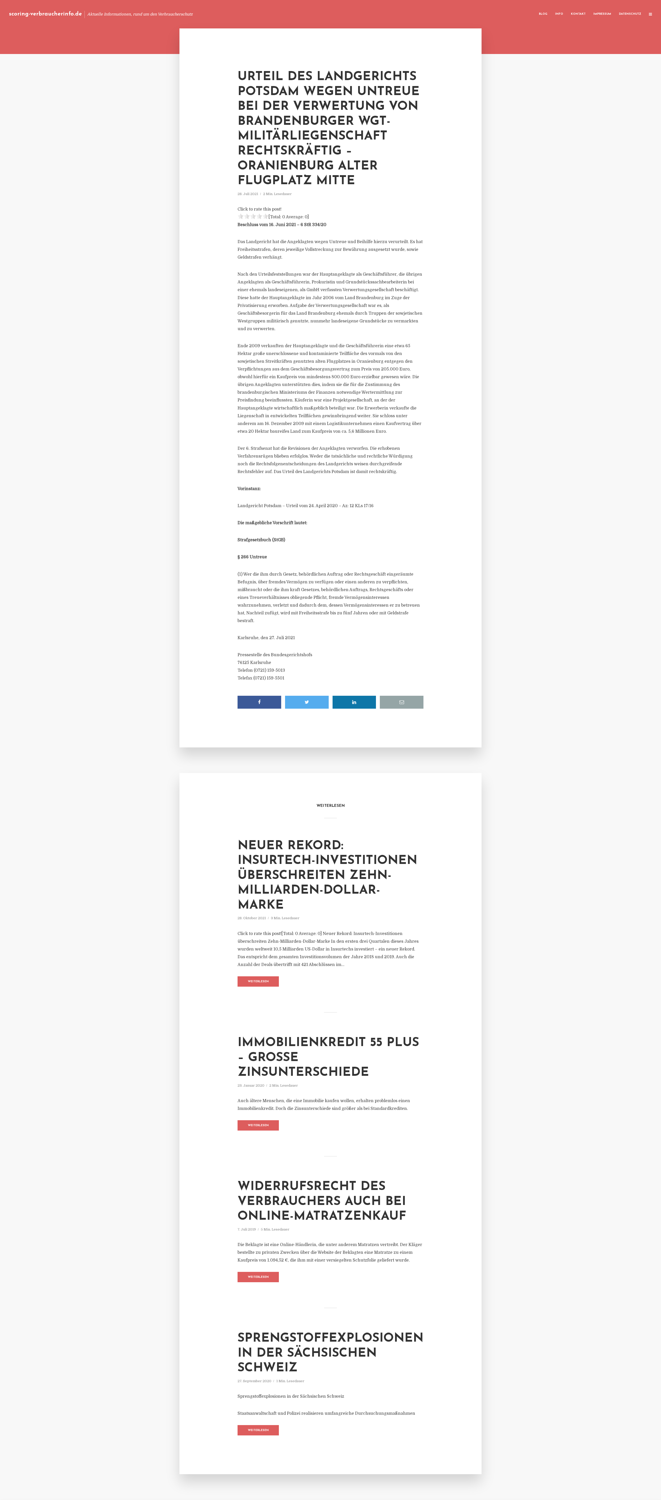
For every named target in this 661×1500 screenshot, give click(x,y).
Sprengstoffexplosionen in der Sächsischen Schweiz (330, 1353)
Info (559, 14)
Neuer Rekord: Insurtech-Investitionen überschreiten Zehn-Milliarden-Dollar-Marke (327, 876)
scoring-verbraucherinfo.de (45, 14)
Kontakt (578, 14)
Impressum (602, 14)
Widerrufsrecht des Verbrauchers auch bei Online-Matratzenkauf (322, 1202)
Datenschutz (630, 14)
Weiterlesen (258, 981)
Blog (543, 14)
